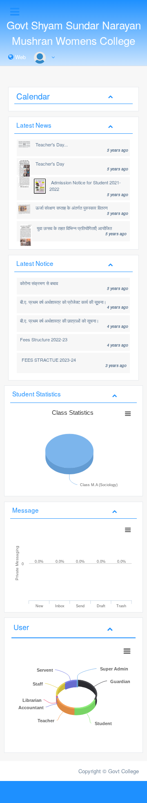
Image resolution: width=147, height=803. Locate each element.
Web (19, 57)
